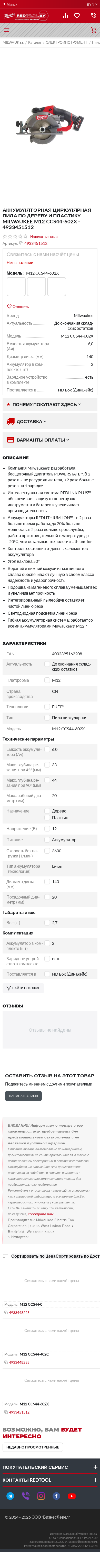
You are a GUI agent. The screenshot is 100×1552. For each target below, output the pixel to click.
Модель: (15, 272)
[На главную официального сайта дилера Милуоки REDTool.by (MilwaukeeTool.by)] (26, 15)
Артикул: (10, 243)
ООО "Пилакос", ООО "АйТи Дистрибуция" (44, 1236)
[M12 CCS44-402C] (36, 286)
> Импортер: (18, 1236)
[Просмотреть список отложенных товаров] (77, 16)
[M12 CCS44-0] (16, 286)
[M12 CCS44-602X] (56, 286)
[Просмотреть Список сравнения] (65, 16)
